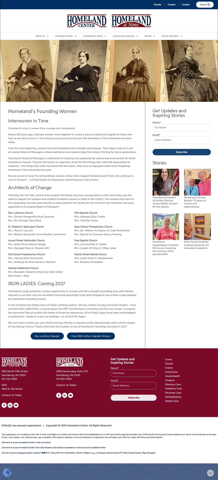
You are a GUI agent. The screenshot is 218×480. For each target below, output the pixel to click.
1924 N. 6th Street (12, 389)
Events (169, 368)
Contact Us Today (12, 395)
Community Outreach (123, 36)
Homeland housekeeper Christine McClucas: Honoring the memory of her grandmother (165, 248)
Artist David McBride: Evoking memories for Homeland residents (196, 245)
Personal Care (173, 393)
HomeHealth (172, 376)
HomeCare (171, 372)
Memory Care (173, 384)
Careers (171, 5)
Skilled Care (172, 401)
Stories (169, 364)
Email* (156, 135)
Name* (157, 122)
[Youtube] (70, 395)
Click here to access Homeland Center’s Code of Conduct (26, 443)
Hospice (170, 380)
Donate (157, 5)
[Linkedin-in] (10, 405)
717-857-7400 (64, 379)
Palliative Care (173, 388)
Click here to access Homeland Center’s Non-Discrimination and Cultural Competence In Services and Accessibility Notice (54, 448)
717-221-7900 (9, 379)
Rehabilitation (173, 397)
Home (168, 359)
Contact (186, 5)
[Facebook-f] (4, 405)
